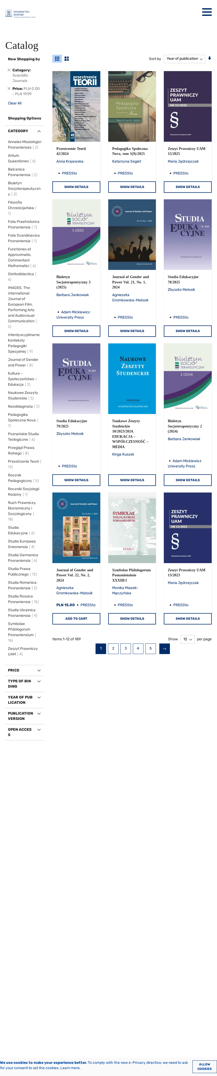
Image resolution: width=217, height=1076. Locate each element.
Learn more (70, 1068)
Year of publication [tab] (20, 700)
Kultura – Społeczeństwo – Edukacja (22, 379)
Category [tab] (18, 131)
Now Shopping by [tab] (24, 59)
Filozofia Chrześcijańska (21, 208)
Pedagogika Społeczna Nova (22, 420)
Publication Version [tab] (20, 716)
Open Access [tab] (19, 732)
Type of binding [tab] (19, 684)
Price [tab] (13, 670)
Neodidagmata (24, 406)
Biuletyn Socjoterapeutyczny (24, 188)
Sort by (155, 58)
